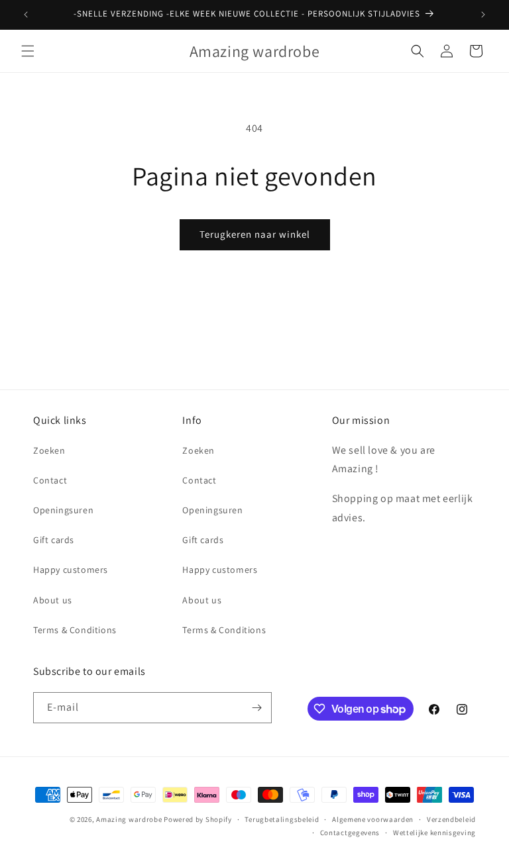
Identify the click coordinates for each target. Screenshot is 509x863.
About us (52, 600)
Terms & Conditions (75, 630)
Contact (50, 480)
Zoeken (49, 450)
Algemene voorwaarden (373, 819)
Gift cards (53, 540)
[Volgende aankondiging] (483, 14)
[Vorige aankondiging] (25, 14)
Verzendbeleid (451, 819)
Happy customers (70, 570)
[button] (27, 51)
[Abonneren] (256, 707)
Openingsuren (63, 510)
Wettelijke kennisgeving (434, 832)
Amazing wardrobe (129, 819)
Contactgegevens (350, 832)
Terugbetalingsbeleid (282, 819)
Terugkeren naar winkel (254, 234)
